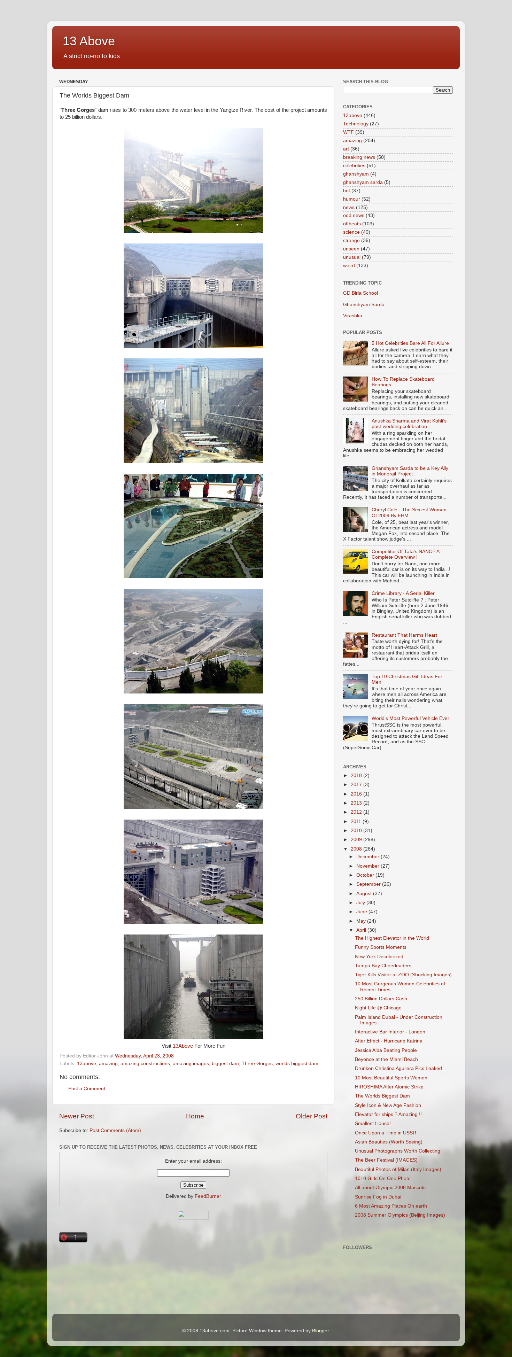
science (351, 232)
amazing (108, 1063)
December (368, 856)
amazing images (191, 1063)
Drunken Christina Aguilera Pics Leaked (398, 1068)
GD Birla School (360, 293)
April (361, 930)
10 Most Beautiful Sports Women (391, 1077)
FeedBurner (208, 1196)
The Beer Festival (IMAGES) (386, 1160)
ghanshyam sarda (363, 182)
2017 (357, 784)
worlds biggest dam (297, 1063)
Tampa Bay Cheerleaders (383, 965)
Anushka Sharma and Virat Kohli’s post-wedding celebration (409, 423)
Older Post (311, 1116)
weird (349, 265)
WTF (348, 132)
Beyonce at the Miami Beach (386, 1059)
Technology (356, 123)
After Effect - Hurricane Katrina (388, 1041)
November (368, 866)
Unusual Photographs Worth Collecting (397, 1151)
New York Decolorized (379, 956)
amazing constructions (145, 1063)
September (369, 884)
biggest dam (225, 1063)
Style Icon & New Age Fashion (388, 1105)
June (362, 911)
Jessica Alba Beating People (386, 1050)
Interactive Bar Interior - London (390, 1031)
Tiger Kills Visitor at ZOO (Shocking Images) (403, 974)
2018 (357, 775)
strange (351, 240)
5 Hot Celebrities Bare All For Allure (410, 343)
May (361, 921)
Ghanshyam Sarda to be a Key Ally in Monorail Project (410, 471)
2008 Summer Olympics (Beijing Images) (400, 1215)
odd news (353, 215)
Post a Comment (86, 1088)
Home (195, 1116)
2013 (357, 803)
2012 (357, 812)
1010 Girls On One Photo (383, 1178)
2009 (357, 839)
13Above (183, 1046)
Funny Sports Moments (380, 947)
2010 (357, 830)
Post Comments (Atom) (115, 1130)
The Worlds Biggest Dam (382, 1096)
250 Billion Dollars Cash (381, 998)
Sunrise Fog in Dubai (378, 1197)
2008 (357, 849)
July (361, 902)
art (346, 149)
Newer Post (76, 1116)
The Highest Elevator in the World (392, 938)
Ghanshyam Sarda (364, 304)
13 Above (89, 41)
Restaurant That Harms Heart (404, 635)
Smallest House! (373, 1123)
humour (351, 199)
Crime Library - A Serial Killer (403, 593)
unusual (351, 257)
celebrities (354, 165)
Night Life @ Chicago (378, 1007)
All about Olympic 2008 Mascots (390, 1187)
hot (346, 190)
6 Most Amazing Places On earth (391, 1206)
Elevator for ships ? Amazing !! (388, 1114)
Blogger (320, 1330)
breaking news (359, 157)
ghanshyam (356, 174)
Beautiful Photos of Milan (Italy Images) (398, 1169)
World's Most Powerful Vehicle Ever (410, 718)
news (349, 207)
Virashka (352, 315)
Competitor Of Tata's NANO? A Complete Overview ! (405, 554)
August (364, 893)
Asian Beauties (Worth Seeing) (388, 1142)
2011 (357, 821)
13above (86, 1063)
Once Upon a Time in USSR (385, 1132)
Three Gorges (257, 1063)
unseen (351, 248)
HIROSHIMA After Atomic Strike (389, 1087)
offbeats (352, 223)
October (365, 875)
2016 (357, 794)
